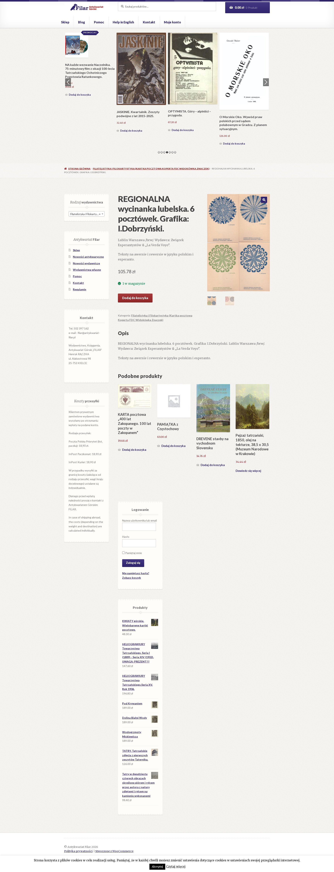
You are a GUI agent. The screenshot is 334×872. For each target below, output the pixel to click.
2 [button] (162, 152)
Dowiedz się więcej (248, 470)
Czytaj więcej (176, 866)
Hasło (125, 536)
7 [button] (175, 152)
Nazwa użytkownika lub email (139, 520)
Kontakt (149, 22)
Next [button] (266, 82)
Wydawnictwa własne (87, 269)
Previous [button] (68, 82)
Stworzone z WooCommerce (114, 851)
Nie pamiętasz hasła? (135, 573)
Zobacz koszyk (131, 577)
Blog (81, 22)
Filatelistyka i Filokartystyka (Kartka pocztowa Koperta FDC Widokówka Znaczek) (151, 168)
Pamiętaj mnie (133, 553)
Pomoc (99, 22)
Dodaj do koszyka (80, 143)
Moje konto (172, 22)
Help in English (123, 22)
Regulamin (79, 289)
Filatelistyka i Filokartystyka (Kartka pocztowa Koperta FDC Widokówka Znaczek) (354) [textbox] (87, 214)
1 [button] (159, 152)
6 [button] (172, 152)
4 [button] (167, 152)
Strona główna (79, 168)
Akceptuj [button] (157, 866)
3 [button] (164, 152)
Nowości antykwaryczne (88, 256)
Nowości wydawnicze (86, 263)
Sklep (65, 22)
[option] (90, 89)
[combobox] (87, 214)
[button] (264, 200)
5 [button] (170, 152)
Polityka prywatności (78, 851)
